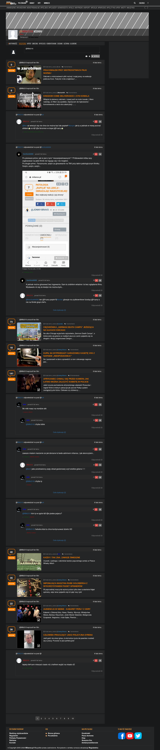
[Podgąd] (62, 219)
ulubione (73, 43)
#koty (123, 7)
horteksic (25, 412)
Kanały (32, 3)
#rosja (94, 7)
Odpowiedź (95, 135)
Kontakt (12, 742)
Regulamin (13, 735)
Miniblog (47, 3)
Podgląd (24, 269)
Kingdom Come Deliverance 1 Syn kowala (66, 96)
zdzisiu (31, 272)
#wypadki (79, 7)
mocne (12, 70)
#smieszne (11, 7)
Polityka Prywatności (17, 738)
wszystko (22, 43)
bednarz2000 (37, 132)
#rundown (21, 7)
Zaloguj (142, 3)
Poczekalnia (22, 2)
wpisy (29, 43)
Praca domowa (87, 735)
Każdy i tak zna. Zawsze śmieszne (61, 557)
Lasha (25, 132)
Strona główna (53, 733)
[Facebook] (121, 735)
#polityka (111, 7)
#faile (71, 7)
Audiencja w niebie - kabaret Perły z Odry (66, 609)
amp (42, 132)
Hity (39, 3)
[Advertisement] (55, 696)
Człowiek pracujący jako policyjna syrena (68, 635)
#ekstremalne (33, 7)
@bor (24, 125)
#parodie (102, 7)
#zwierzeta (63, 7)
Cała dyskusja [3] (59, 310)
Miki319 (20, 114)
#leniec (60, 299)
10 (73, 718)
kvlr (42, 397)
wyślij (96, 56)
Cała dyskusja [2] (59, 432)
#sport (87, 7)
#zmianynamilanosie (90, 742)
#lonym (72, 125)
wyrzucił (42, 43)
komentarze (68, 67)
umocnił (35, 43)
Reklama (12, 740)
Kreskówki (86, 733)
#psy (118, 7)
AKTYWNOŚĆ (12, 43)
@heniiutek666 (32, 299)
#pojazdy (52, 7)
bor (42, 114)
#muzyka (130, 7)
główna (66, 43)
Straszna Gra (87, 740)
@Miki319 (30, 424)
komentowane (51, 43)
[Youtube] (130, 735)
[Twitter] (138, 735)
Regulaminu (93, 747)
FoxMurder (26, 272)
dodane (60, 43)
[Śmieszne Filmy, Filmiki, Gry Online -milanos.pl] (11, 3)
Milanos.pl (29, 747)
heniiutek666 (30, 132)
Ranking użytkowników (18, 733)
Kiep (83, 738)
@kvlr (28, 469)
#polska (44, 7)
